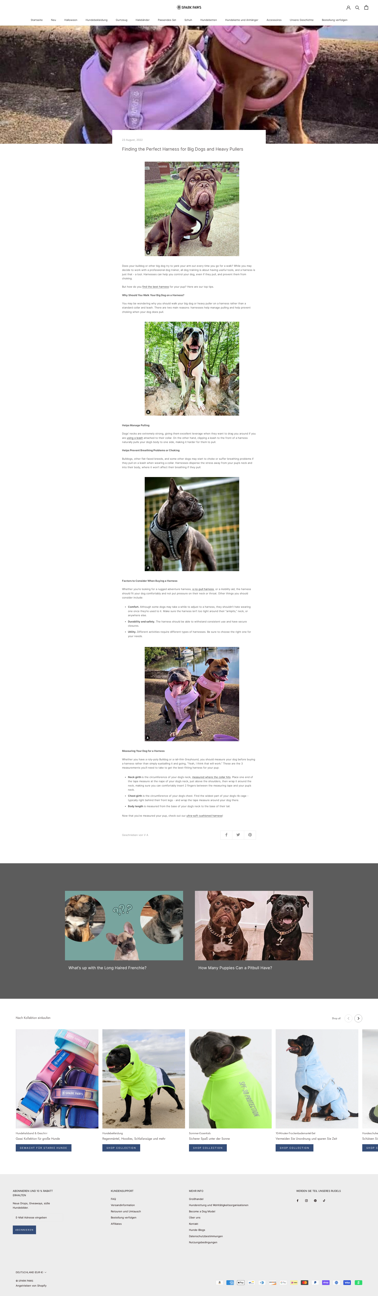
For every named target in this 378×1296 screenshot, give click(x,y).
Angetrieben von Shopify (31, 1285)
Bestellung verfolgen (334, 19)
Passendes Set (167, 19)
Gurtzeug (121, 19)
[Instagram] (306, 1200)
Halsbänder (143, 19)
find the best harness (155, 286)
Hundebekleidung (96, 19)
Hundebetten (208, 19)
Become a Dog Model (202, 1211)
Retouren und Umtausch (126, 1211)
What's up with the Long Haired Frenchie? (107, 967)
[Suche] (357, 7)
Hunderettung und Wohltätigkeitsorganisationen (218, 1205)
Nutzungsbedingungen (203, 1242)
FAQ (113, 1199)
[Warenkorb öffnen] (366, 7)
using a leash (135, 437)
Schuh (188, 19)
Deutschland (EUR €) (29, 1272)
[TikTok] (324, 1200)
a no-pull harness (203, 589)
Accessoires (274, 19)
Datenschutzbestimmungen (206, 1236)
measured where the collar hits (211, 777)
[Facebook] (297, 1200)
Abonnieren (24, 1229)
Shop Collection (121, 1147)
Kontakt (193, 1223)
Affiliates (116, 1223)
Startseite (37, 19)
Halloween (70, 19)
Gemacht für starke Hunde (43, 1147)
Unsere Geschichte (302, 19)
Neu (53, 19)
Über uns (194, 1217)
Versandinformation (123, 1205)
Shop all (336, 1018)
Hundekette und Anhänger (241, 19)
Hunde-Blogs (197, 1229)
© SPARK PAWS (24, 1280)
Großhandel (196, 1199)
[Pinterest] (315, 1200)
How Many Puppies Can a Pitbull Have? (235, 967)
